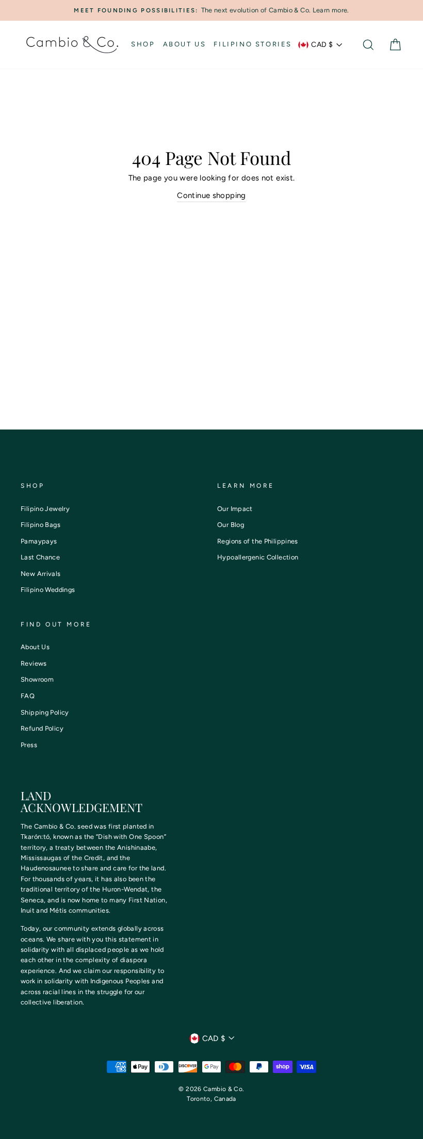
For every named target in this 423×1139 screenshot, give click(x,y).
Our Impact (235, 509)
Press (29, 745)
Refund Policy (42, 728)
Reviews (34, 663)
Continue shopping (211, 195)
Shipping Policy (45, 712)
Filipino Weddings (48, 589)
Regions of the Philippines (257, 541)
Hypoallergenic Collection (257, 557)
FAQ (28, 696)
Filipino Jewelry (45, 509)
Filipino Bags (40, 525)
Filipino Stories (253, 44)
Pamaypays (39, 541)
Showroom (37, 679)
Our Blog (230, 525)
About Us (184, 44)
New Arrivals (41, 573)
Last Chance (40, 557)
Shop (143, 44)
